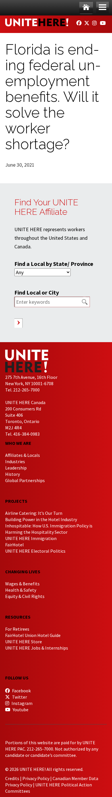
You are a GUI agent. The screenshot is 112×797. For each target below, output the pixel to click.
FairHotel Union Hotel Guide (33, 635)
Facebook (21, 690)
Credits (12, 778)
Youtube (20, 709)
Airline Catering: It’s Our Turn (33, 513)
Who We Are (18, 443)
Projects (16, 501)
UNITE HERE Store (23, 641)
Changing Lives (22, 571)
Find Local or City (36, 292)
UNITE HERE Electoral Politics (35, 551)
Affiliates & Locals (22, 455)
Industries (15, 461)
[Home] (86, 7)
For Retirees (17, 629)
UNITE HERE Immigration (31, 538)
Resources (17, 617)
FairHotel (14, 544)
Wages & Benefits (22, 583)
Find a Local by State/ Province (53, 263)
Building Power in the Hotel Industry (41, 519)
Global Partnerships (25, 480)
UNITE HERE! (36, 22)
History (12, 474)
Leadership (16, 468)
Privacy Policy (35, 778)
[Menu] (102, 7)
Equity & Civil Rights (25, 596)
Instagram (21, 703)
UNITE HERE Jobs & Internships (36, 648)
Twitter (19, 697)
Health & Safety (20, 590)
